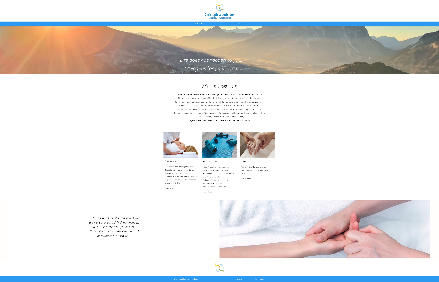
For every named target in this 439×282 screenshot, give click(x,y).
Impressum (240, 279)
